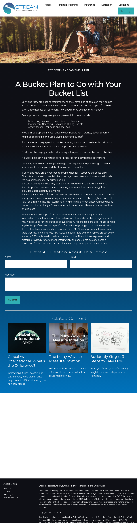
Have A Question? (10, 497)
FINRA (119, 520)
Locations (7, 488)
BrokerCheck (99, 486)
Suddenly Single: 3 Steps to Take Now (107, 358)
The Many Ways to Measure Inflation (65, 358)
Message (10, 274)
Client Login (8, 494)
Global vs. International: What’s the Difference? (26, 361)
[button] (48, 5)
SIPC (125, 520)
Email (73, 257)
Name (8, 257)
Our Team (7, 491)
